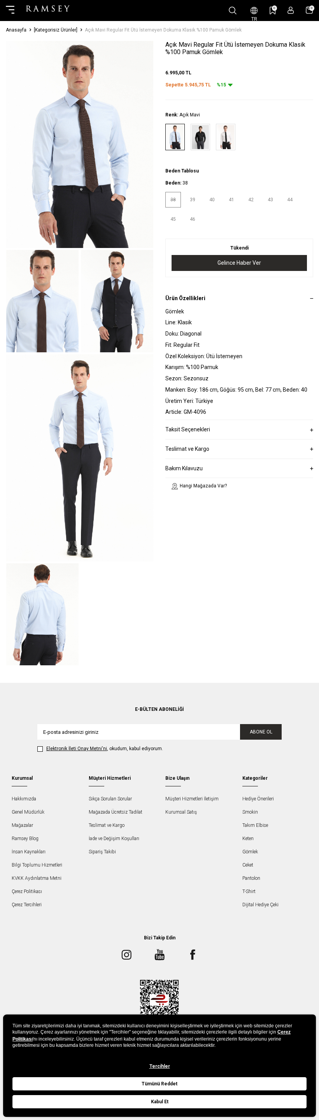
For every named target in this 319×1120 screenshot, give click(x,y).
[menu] (10, 10)
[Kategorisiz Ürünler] (55, 30)
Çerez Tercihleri (27, 904)
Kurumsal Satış (181, 812)
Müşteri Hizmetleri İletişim (192, 799)
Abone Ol (261, 732)
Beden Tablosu (182, 171)
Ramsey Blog (25, 838)
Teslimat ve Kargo (106, 825)
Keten (248, 838)
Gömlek (250, 852)
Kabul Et (159, 1101)
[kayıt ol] (290, 10)
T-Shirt (249, 891)
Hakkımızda (24, 799)
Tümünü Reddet (159, 1084)
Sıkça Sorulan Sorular (110, 799)
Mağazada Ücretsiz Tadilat (115, 812)
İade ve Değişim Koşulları (114, 838)
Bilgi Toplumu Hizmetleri (37, 865)
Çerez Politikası (27, 891)
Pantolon (251, 878)
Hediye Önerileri (258, 799)
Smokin (250, 812)
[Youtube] (159, 954)
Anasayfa (16, 30)
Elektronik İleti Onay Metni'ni (76, 748)
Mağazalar (22, 825)
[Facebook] (192, 954)
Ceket (247, 865)
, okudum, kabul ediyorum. (104, 748)
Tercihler (159, 1066)
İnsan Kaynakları (29, 852)
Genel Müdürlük (28, 812)
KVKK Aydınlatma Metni (36, 878)
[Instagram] (126, 954)
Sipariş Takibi (102, 852)
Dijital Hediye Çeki (260, 904)
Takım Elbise (255, 825)
